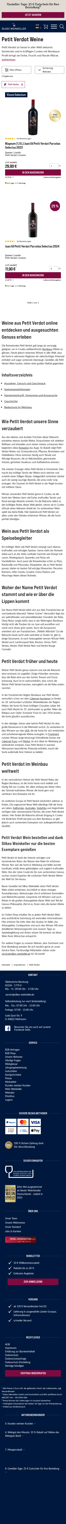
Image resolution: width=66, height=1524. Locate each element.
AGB (7, 1344)
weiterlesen (8, 59)
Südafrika (42, 808)
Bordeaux (47, 349)
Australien (30, 808)
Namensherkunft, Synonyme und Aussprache (30, 395)
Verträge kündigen (14, 1365)
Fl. (60, 165)
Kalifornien (18, 808)
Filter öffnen (15, 70)
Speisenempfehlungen (17, 389)
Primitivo (9, 1096)
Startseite (6, 964)
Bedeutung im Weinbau (18, 407)
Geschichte (11, 401)
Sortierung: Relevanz (48, 70)
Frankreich (53, 734)
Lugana (9, 1099)
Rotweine (24, 447)
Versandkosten (8, 1391)
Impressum (11, 1347)
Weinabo (9, 1092)
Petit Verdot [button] (10, 84)
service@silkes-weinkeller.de (16, 953)
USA (27, 730)
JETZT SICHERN (33, 15)
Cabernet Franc (10, 741)
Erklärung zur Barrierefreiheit (20, 1351)
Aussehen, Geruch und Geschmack (25, 383)
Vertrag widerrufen (33, 1373)
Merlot (26, 741)
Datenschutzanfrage (15, 1358)
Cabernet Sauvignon (40, 698)
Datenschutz (11, 1355)
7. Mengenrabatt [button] (14, 1449)
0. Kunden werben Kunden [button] (19, 1423)
